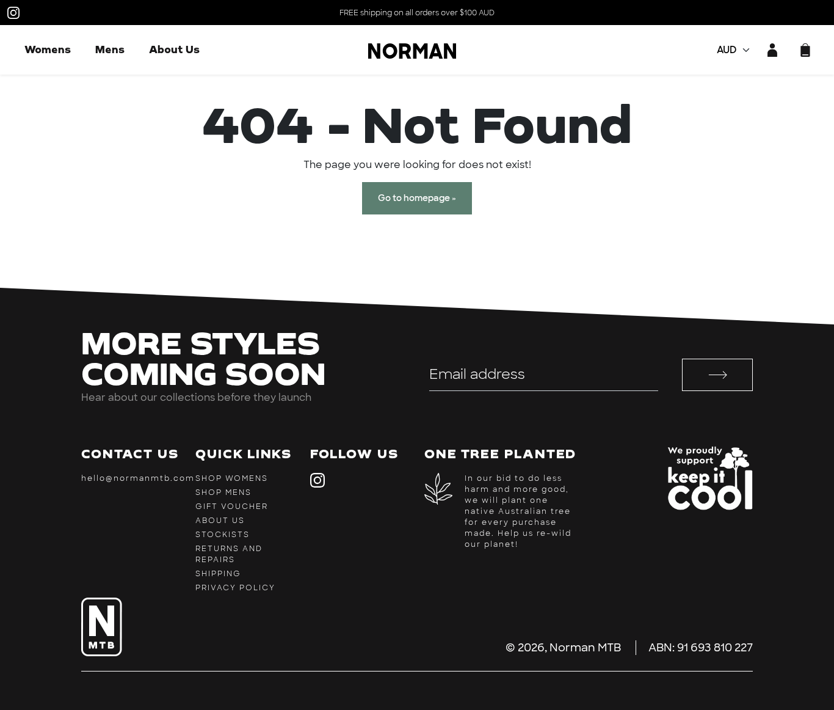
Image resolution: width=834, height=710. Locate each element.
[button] (805, 50)
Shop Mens (223, 492)
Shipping (218, 574)
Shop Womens (231, 478)
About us (220, 520)
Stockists (222, 535)
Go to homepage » (417, 197)
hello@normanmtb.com (138, 478)
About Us (174, 49)
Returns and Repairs (229, 554)
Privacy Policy (235, 588)
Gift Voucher (231, 506)
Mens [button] (110, 49)
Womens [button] (47, 49)
